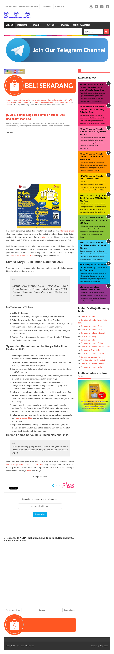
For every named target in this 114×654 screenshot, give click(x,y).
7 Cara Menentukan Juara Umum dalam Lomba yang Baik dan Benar (92, 109)
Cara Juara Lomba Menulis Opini (95, 347)
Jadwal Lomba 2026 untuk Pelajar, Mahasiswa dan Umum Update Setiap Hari (92, 87)
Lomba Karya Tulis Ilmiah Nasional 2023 (24, 464)
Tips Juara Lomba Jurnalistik (93, 360)
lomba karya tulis (25, 126)
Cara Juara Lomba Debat (91, 343)
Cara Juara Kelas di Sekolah (93, 333)
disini (29, 471)
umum (8, 128)
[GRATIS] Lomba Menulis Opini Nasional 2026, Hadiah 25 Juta (93, 245)
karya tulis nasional (39, 123)
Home (10, 25)
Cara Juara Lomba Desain (92, 353)
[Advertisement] (40, 155)
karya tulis (27, 123)
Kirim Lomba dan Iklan (28, 6)
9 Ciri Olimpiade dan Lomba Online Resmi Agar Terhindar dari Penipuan (93, 267)
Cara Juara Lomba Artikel (91, 367)
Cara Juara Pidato (88, 340)
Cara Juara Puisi (87, 317)
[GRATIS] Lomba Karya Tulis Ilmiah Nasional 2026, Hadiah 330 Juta (93, 198)
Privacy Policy (46, 6)
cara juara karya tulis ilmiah (23, 255)
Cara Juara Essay (88, 336)
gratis (17, 123)
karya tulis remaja (53, 123)
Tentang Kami (11, 6)
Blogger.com (104, 646)
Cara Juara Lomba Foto (91, 329)
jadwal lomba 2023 (24, 418)
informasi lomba (67, 231)
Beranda (42, 610)
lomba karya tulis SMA (62, 126)
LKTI (62, 123)
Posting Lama (69, 610)
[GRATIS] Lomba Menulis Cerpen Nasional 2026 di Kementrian (91, 156)
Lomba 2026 (22, 25)
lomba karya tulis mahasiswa (43, 126)
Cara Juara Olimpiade (90, 350)
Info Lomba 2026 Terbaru (25, 646)
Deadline (36, 25)
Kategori (50, 25)
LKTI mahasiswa (12, 126)
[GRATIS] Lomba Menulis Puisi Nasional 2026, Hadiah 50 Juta (93, 131)
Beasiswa (65, 25)
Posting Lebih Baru (13, 610)
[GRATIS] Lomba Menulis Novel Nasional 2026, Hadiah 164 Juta (93, 220)
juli (21, 123)
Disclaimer (59, 6)
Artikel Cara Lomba (81, 25)
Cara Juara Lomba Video (91, 357)
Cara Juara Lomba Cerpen (92, 326)
